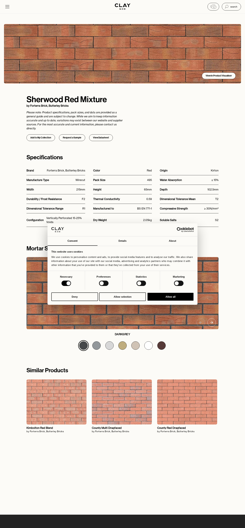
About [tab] (172, 240)
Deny (75, 296)
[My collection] (213, 7)
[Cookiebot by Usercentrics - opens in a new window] (179, 229)
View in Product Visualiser (219, 75)
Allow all (171, 296)
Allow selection (123, 296)
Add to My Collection (40, 137)
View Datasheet (101, 137)
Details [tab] (122, 240)
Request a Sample (72, 137)
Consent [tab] (73, 240)
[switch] (103, 283)
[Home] (122, 7)
